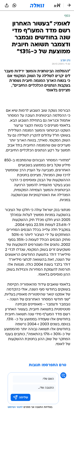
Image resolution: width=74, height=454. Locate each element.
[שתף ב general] (7, 5)
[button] (57, 5)
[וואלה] (37, 5)
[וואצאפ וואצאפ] (14, 5)
